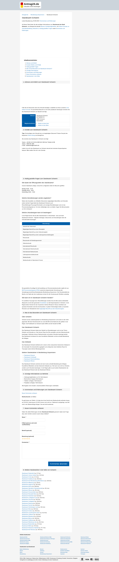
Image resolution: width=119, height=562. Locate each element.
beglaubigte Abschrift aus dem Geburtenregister (51, 308)
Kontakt (64, 558)
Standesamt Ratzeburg (28, 516)
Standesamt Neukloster (28, 495)
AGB (48, 558)
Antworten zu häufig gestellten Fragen (42, 28)
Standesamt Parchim (27, 505)
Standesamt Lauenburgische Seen (31, 512)
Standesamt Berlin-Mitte (25, 540)
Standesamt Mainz (85, 537)
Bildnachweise (42, 558)
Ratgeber (75, 558)
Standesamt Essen (44, 540)
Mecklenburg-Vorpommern (37, 14)
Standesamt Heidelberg (45, 543)
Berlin (21, 552)
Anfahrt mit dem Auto (43, 123)
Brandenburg (23, 554)
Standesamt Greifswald (30, 357)
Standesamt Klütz (26, 509)
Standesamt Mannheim (86, 538)
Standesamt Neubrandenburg (31, 359)
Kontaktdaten (43, 302)
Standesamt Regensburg (86, 541)
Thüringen (83, 554)
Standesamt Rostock (29, 355)
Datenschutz (35, 558)
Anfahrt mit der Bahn (43, 125)
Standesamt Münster (64, 543)
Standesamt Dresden (65, 540)
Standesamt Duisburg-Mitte (66, 541)
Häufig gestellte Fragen (32, 66)
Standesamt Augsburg (85, 540)
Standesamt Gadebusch (28, 478)
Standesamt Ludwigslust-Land (30, 497)
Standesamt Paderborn (86, 543)
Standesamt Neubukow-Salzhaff (30, 527)
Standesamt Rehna (27, 486)
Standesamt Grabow (27, 510)
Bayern (21, 550)
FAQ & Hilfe (22, 558)
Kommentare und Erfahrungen (48, 21)
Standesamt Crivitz (27, 477)
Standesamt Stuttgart (24, 543)
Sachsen (83, 549)
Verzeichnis (69, 558)
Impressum (29, 558)
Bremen (42, 549)
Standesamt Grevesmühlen (29, 492)
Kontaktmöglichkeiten (50, 26)
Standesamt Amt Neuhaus (29, 529)
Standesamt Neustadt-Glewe (29, 494)
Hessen (41, 552)
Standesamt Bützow (27, 518)
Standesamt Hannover (25, 538)
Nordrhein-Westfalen (65, 550)
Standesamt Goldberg (28, 520)
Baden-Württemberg (24, 549)
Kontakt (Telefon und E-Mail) (33, 65)
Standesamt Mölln (26, 525)
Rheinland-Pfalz (64, 552)
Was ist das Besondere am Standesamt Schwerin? (39, 68)
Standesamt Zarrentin (27, 499)
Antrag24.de (25, 14)
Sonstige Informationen (32, 70)
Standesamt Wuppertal (65, 538)
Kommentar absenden (58, 464)
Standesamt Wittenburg (28, 482)
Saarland (62, 554)
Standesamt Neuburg (27, 503)
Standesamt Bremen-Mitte (45, 537)
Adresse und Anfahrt (31, 63)
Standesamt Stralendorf (28, 473)
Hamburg (42, 550)
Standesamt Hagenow (28, 484)
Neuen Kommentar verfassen (33, 74)
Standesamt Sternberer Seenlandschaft (32, 488)
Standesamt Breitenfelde (28, 524)
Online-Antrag (31, 135)
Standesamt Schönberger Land (30, 507)
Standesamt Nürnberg (45, 541)
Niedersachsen (63, 549)
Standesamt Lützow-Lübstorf (29, 475)
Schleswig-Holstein (85, 552)
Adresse (43, 26)
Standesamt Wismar (29, 361)
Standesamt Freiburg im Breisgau (47, 538)
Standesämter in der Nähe (33, 76)
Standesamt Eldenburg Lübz (29, 522)
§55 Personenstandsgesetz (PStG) (31, 290)
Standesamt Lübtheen (28, 514)
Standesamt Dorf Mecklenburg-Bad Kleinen (33, 480)
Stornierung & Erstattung (56, 558)
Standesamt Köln (23, 537)
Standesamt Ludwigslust (28, 501)
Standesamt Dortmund (65, 537)
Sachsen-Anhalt (84, 550)
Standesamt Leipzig (24, 541)
